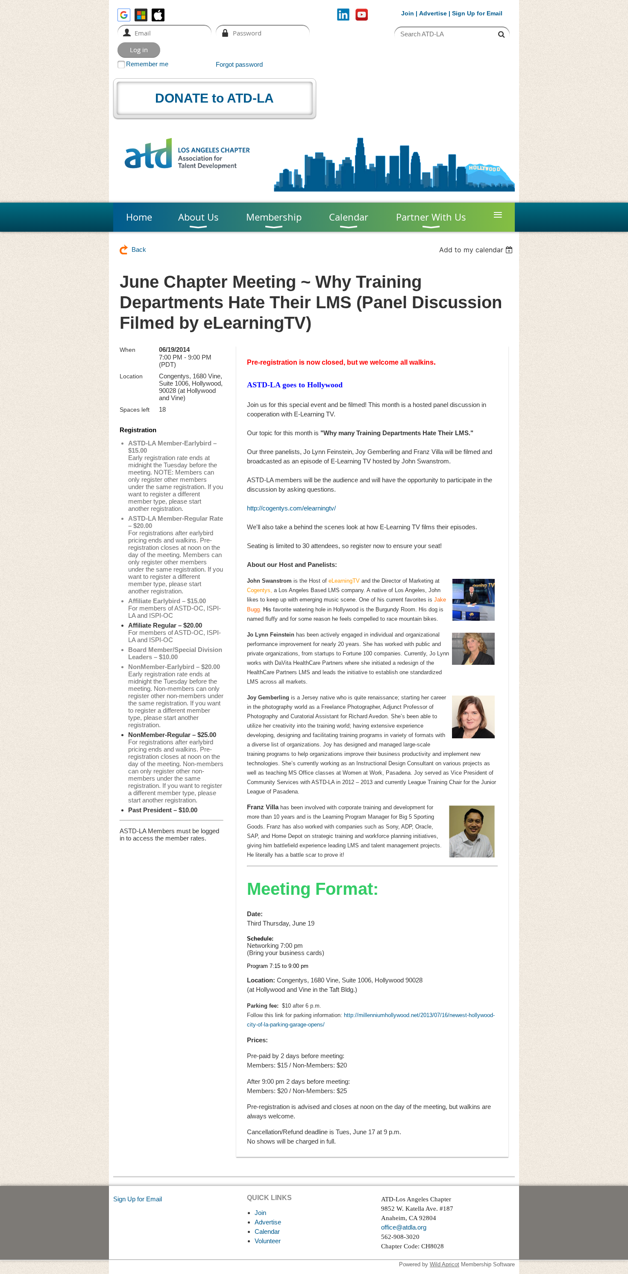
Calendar (267, 1231)
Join (407, 13)
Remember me (147, 64)
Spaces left (135, 409)
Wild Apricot (444, 1264)
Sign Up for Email (137, 1199)
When (127, 349)
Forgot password (239, 64)
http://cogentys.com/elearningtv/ (291, 508)
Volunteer (268, 1241)
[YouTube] (361, 15)
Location (131, 376)
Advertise (433, 13)
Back (139, 249)
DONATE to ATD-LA (214, 98)
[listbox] (477, 250)
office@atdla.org (403, 1227)
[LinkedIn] (343, 15)
